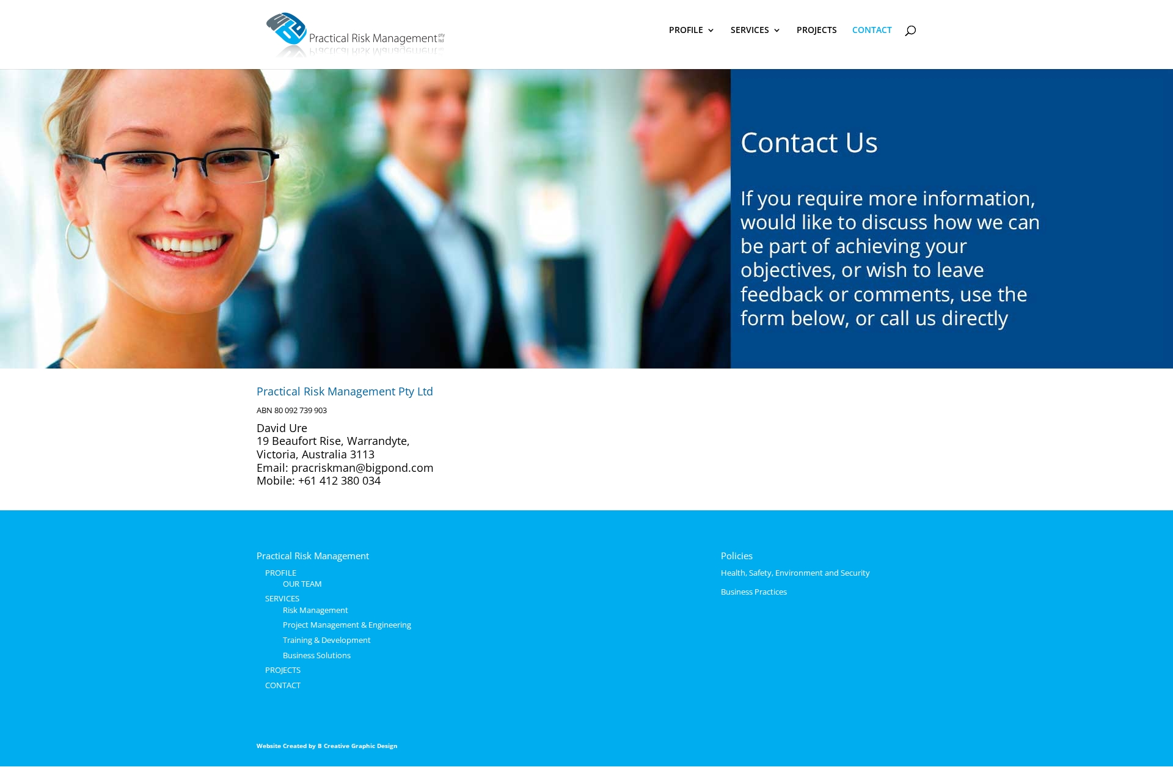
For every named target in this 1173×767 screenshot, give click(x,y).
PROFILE (686, 30)
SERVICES (750, 30)
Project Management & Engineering (347, 624)
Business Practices (754, 591)
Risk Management (315, 609)
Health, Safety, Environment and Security (795, 572)
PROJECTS (817, 30)
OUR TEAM (302, 583)
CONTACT (872, 30)
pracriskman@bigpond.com (362, 467)
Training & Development (327, 639)
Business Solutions (317, 655)
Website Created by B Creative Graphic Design (327, 745)
